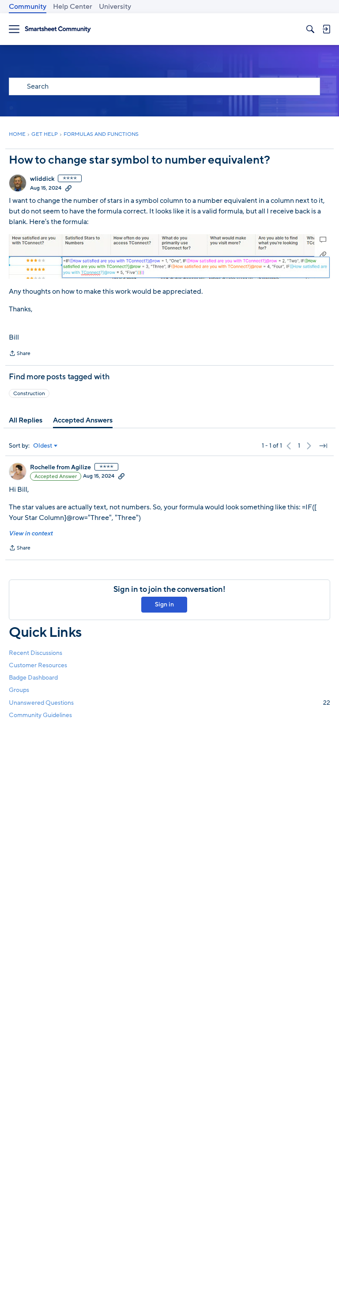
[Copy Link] (68, 188)
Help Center (72, 6)
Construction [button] (29, 393)
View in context (31, 533)
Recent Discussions (35, 653)
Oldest (43, 445)
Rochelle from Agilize (60, 467)
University (115, 6)
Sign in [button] (164, 604)
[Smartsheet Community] (58, 29)
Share (19, 354)
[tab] (26, 420)
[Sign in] (326, 29)
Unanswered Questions (169, 703)
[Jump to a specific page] (323, 446)
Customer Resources (38, 665)
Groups (19, 690)
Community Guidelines (40, 715)
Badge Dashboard (33, 677)
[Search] (310, 29)
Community (27, 6)
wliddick (42, 179)
